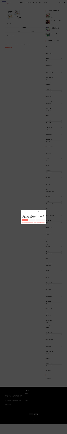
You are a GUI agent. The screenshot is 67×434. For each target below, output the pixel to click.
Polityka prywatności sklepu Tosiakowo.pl (27, 222)
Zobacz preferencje (40, 220)
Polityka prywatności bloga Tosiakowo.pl (39, 222)
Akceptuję (25, 220)
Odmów (32, 220)
